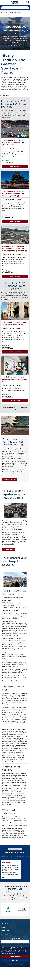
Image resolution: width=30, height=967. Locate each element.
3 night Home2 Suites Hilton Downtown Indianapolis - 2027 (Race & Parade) (13, 143)
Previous (1, 95)
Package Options (10, 479)
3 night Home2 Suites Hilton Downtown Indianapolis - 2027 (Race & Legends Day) (13, 194)
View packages (9, 549)
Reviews (6, 95)
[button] (23, 2)
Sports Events (10, 12)
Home (3, 12)
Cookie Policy (24, 950)
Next (29, 425)
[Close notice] (28, 946)
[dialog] (15, 955)
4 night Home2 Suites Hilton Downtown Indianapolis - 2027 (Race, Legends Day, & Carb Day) (14, 248)
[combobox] (15, 7)
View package (15, 166)
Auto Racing (18, 12)
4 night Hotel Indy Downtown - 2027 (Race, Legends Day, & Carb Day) (14, 379)
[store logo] (15, 2)
